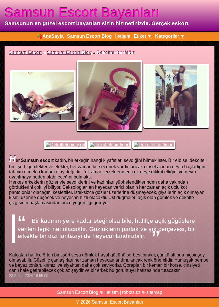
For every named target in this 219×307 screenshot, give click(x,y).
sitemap (154, 292)
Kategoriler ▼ (170, 36)
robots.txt (131, 292)
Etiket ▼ (143, 36)
